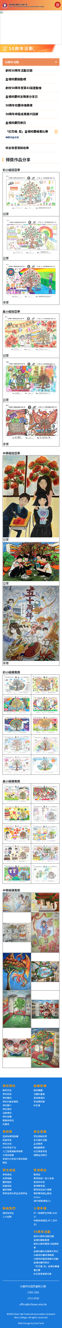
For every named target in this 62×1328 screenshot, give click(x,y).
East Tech (39, 1323)
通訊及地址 (8, 1213)
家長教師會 (39, 1101)
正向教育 (38, 1143)
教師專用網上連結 (42, 1193)
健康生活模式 (40, 1155)
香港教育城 (39, 1185)
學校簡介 (7, 1105)
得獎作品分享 (12, 137)
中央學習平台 (9, 1147)
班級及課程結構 (10, 1136)
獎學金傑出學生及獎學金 (15, 1193)
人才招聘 (7, 1216)
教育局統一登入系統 (44, 1178)
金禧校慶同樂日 (16, 122)
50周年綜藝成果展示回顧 (22, 114)
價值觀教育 (39, 1147)
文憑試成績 (8, 1155)
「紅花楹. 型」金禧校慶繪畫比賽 (27, 131)
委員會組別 (39, 1097)
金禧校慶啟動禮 (16, 79)
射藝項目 (7, 1185)
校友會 (37, 1105)
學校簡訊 (7, 1097)
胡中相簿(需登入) (42, 1200)
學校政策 (7, 1094)
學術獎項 (7, 1174)
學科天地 (7, 1143)
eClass (37, 1197)
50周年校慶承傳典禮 (19, 105)
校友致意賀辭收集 (17, 148)
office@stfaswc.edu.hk (33, 1304)
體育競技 (7, 1182)
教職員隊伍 (8, 1120)
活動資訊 (7, 1112)
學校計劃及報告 (10, 1101)
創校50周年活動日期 (19, 70)
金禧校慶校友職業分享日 (22, 96)
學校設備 (7, 1116)
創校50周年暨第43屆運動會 (24, 88)
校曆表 (6, 1124)
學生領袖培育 (40, 1136)
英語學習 (7, 1140)
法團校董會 (39, 1094)
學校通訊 (7, 1109)
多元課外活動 (40, 1140)
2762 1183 (33, 1292)
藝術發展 (7, 1189)
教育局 (37, 1174)
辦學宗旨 (7, 1090)
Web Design (24, 1323)
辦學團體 (38, 1090)
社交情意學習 (40, 1151)
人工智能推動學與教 (13, 1151)
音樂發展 (7, 1178)
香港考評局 (39, 1182)
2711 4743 (33, 1298)
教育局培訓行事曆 (42, 1189)
